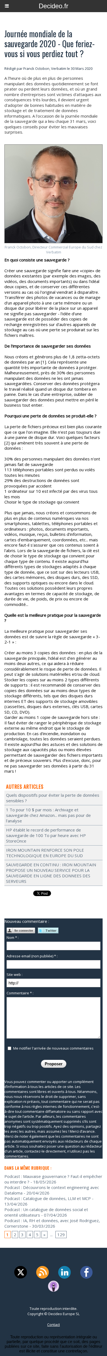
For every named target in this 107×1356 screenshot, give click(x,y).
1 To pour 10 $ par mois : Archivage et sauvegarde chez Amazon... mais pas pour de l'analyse (48, 815)
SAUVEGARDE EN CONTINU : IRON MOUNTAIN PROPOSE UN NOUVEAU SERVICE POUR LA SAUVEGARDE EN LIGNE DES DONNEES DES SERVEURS (51, 873)
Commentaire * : (20, 992)
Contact (53, 1324)
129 (61, 1234)
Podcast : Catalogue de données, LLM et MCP (47, 1198)
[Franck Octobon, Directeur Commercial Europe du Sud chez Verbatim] (53, 146)
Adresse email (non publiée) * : (32, 956)
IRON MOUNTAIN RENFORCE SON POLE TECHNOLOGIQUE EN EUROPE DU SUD (45, 852)
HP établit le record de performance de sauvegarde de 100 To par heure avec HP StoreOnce (46, 835)
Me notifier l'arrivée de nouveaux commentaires (53, 1048)
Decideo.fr (53, 6)
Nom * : (13, 937)
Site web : (14, 974)
